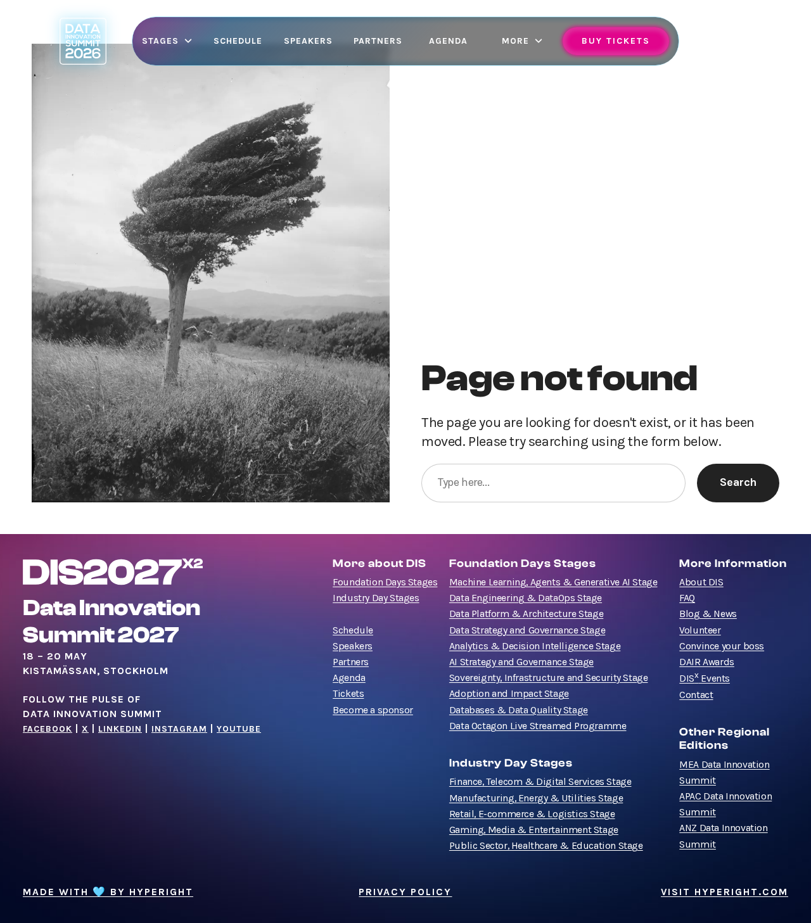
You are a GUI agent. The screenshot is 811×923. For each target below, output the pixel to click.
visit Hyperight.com (724, 892)
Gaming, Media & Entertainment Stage (533, 830)
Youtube (239, 728)
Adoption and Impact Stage (509, 693)
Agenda (349, 678)
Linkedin (120, 728)
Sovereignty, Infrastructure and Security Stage (548, 678)
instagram (179, 728)
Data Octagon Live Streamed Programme (538, 726)
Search (738, 482)
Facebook (47, 728)
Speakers (353, 646)
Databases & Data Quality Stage (518, 710)
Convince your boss (721, 646)
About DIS (701, 582)
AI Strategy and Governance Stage (521, 662)
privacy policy (405, 892)
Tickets (348, 693)
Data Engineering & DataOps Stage (525, 598)
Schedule (353, 630)
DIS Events (704, 678)
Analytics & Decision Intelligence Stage (534, 646)
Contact (696, 695)
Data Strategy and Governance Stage (527, 630)
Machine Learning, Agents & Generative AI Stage (553, 582)
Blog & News (708, 614)
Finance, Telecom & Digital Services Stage (540, 781)
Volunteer (699, 630)
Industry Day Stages (376, 598)
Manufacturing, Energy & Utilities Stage (536, 798)
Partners (351, 662)
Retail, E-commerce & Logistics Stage (532, 814)
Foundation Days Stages (385, 582)
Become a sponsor (373, 710)
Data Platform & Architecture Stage (526, 614)
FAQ (687, 598)
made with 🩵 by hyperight (108, 892)
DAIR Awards (706, 662)
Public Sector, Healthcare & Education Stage (546, 845)
